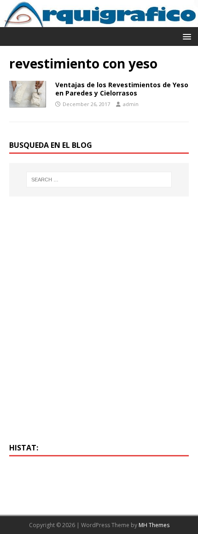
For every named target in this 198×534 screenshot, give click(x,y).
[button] (185, 36)
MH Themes (154, 525)
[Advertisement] (99, 325)
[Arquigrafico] (99, 21)
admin (131, 104)
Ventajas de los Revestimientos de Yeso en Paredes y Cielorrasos (121, 88)
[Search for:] (99, 179)
